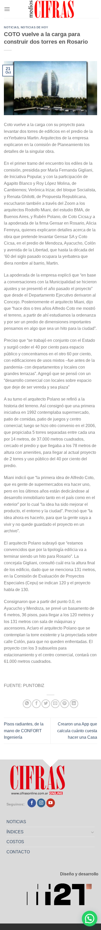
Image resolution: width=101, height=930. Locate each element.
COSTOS (15, 842)
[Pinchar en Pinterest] (64, 703)
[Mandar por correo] (55, 703)
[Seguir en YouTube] (50, 802)
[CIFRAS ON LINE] (51, 9)
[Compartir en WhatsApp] (27, 703)
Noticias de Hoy (34, 27)
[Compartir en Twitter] (45, 703)
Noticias (11, 27)
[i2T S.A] (62, 896)
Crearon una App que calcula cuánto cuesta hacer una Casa (77, 730)
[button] (89, 918)
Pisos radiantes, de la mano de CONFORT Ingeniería (24, 730)
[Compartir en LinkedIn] (74, 703)
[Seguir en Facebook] (31, 802)
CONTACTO (18, 852)
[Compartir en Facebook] (36, 703)
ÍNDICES (15, 832)
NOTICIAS (16, 822)
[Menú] (7, 9)
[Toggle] (93, 832)
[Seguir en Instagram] (41, 802)
